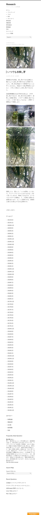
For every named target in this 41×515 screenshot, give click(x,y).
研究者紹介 (9, 25)
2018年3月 (10, 293)
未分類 (17, 76)
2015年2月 (10, 377)
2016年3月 (10, 347)
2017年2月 (10, 323)
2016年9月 (10, 331)
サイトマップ (9, 31)
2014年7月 (10, 394)
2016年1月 (10, 353)
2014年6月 (10, 396)
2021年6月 (10, 220)
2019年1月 (10, 266)
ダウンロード (11, 18)
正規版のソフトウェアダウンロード (16, 482)
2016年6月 (10, 339)
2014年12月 (11, 383)
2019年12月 (11, 239)
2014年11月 (11, 385)
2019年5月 (10, 255)
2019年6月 (10, 252)
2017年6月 (10, 312)
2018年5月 (10, 288)
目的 (9, 430)
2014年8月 (10, 391)
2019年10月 (11, 244)
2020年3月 (10, 231)
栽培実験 (10, 427)
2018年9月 (10, 277)
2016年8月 (10, 334)
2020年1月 (10, 236)
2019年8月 (10, 250)
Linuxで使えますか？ (12, 491)
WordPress (14, 44)
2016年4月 (10, 345)
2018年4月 (10, 290)
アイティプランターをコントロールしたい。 (18, 485)
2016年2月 (10, 350)
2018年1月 (10, 299)
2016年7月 (10, 337)
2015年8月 (10, 364)
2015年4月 (10, 375)
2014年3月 (10, 402)
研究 (9, 16)
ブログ (9, 14)
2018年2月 (10, 296)
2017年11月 (11, 301)
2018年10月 (11, 274)
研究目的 (8, 20)
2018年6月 (10, 285)
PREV (8, 210)
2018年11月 (11, 271)
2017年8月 (10, 307)
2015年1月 (10, 380)
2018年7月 (10, 282)
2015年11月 (11, 358)
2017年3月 (10, 320)
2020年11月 (11, 225)
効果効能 (10, 419)
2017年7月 (10, 309)
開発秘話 (8, 27)
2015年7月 (10, 366)
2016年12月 (11, 328)
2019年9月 (10, 247)
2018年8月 (10, 279)
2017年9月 (10, 304)
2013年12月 (11, 410)
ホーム (8, 10)
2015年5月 (10, 372)
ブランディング (11, 12)
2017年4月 (10, 318)
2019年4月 (10, 258)
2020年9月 (10, 228)
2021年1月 (10, 222)
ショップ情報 (9, 33)
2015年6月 (10, 369)
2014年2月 (10, 405)
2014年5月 (10, 399)
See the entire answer (12, 462)
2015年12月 (11, 356)
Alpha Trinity (21, 44)
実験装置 (8, 23)
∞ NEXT (12, 210)
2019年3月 (10, 260)
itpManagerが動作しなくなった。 (15, 488)
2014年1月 (10, 407)
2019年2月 (10, 263)
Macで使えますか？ (11, 493)
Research (11, 4)
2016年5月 (10, 342)
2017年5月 (10, 315)
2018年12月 (11, 269)
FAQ (7, 29)
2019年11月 (11, 241)
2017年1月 (10, 326)
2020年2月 (10, 233)
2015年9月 (10, 361)
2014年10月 (11, 388)
